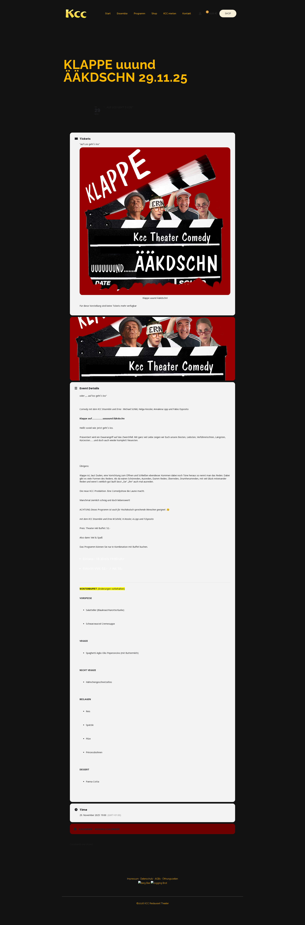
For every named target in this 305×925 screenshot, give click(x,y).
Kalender (85, 829)
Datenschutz (146, 878)
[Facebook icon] (151, 909)
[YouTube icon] (154, 909)
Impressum (133, 878)
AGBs (158, 878)
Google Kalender (107, 829)
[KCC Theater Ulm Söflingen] (76, 13)
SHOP (228, 13)
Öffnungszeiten (170, 878)
